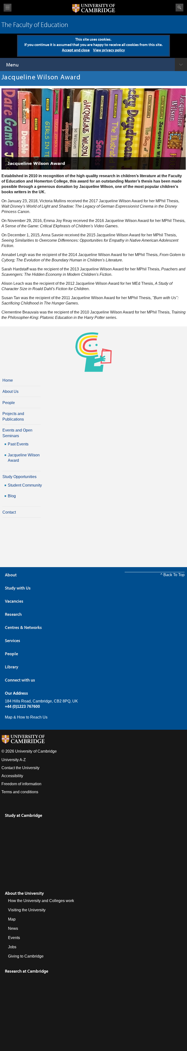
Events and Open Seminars (17, 433)
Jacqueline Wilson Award (24, 457)
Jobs (12, 947)
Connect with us (20, 680)
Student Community (25, 485)
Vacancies (14, 601)
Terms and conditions (19, 792)
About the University (24, 893)
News (13, 928)
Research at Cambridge (26, 971)
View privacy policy (109, 49)
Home (7, 380)
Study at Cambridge (23, 815)
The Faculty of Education (34, 24)
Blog (12, 496)
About (11, 575)
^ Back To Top (172, 575)
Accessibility (12, 776)
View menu (7, 8)
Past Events (18, 444)
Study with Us (18, 588)
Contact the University (20, 768)
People (8, 403)
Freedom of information (21, 784)
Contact (9, 512)
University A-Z (13, 760)
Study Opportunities (19, 477)
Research (13, 614)
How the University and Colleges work (41, 901)
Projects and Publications (13, 416)
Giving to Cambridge (26, 956)
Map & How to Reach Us (26, 717)
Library (11, 667)
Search (179, 7)
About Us (10, 391)
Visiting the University (27, 910)
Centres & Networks (23, 627)
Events (14, 938)
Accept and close (76, 49)
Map (12, 919)
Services (12, 640)
